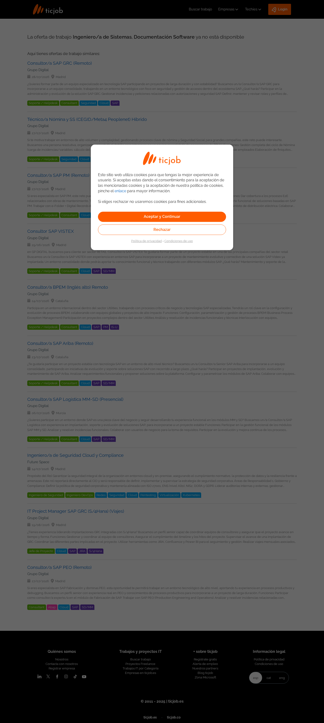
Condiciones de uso (178, 241)
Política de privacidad (146, 241)
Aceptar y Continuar (162, 216)
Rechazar (162, 229)
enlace (120, 191)
